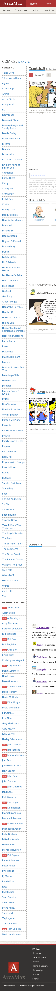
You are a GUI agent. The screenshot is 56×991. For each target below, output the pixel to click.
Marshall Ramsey (11, 818)
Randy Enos (8, 881)
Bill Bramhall (9, 633)
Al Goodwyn (11, 618)
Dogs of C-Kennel (11, 241)
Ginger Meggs (9, 301)
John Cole (10, 776)
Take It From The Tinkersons (11, 527)
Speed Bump (9, 514)
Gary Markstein (10, 723)
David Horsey (9, 691)
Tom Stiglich (12, 928)
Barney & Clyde (10, 120)
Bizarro (6, 143)
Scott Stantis (9, 897)
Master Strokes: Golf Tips (13, 369)
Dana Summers (10, 670)
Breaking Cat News (12, 159)
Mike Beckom (9, 834)
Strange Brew (9, 520)
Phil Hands (8, 870)
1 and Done (8, 72)
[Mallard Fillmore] (32, 292)
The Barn (7, 538)
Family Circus (9, 256)
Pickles (6, 435)
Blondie (6, 149)
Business (6, 10)
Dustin (5, 251)
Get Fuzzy (7, 296)
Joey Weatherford (11, 765)
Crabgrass (7, 188)
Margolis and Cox (11, 812)
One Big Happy (10, 414)
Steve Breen (8, 902)
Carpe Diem (8, 177)
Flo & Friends (9, 262)
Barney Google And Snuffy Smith (12, 127)
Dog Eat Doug (9, 235)
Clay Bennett (12, 665)
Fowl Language (10, 280)
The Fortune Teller (12, 543)
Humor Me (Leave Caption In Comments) (14, 329)
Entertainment (21, 10)
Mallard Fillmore (11, 356)
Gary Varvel (8, 733)
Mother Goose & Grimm (11, 392)
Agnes (5, 83)
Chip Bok (10, 649)
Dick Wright (11, 702)
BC (3, 109)
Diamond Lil (8, 225)
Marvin (6, 362)
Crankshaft (8, 193)
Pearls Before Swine (13, 430)
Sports (35, 978)
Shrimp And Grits (11, 498)
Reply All (7, 456)
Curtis (5, 204)
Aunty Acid (7, 104)
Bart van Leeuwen (12, 628)
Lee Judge (10, 802)
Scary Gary (7, 488)
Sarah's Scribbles (11, 483)
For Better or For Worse (11, 269)
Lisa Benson (11, 807)
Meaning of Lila (10, 375)
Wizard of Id (8, 575)
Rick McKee (8, 891)
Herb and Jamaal (11, 317)
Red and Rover (10, 451)
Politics (35, 974)
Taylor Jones (9, 918)
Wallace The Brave (12, 564)
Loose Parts (8, 341)
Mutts (5, 398)
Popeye (6, 446)
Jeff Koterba (11, 749)
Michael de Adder (11, 828)
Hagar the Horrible (12, 306)
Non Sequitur (9, 404)
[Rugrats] (32, 390)
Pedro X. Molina (10, 860)
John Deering (12, 786)
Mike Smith (8, 844)
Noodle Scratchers (12, 409)
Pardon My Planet (11, 419)
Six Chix (6, 504)
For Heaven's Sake (12, 275)
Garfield (6, 291)
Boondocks (8, 154)
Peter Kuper (8, 865)
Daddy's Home (10, 214)
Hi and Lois (8, 322)
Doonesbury (8, 246)
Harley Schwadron (12, 739)
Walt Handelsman (11, 934)
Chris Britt (7, 654)
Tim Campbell (9, 923)
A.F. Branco (11, 607)
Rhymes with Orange (13, 462)
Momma (6, 385)
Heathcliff (7, 312)
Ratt (4, 886)
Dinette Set (8, 230)
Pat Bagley (11, 855)
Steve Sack (7, 913)
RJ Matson (7, 876)
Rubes (5, 472)
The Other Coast (11, 554)
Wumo (5, 585)
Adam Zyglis (8, 612)
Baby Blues (8, 114)
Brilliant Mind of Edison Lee (11, 166)
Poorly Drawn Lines (12, 441)
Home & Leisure (40, 966)
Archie (5, 93)
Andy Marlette (10, 623)
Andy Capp (8, 88)
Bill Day (9, 639)
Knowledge (37, 970)
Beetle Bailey (9, 133)
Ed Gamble (8, 712)
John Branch (8, 770)
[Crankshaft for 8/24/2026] (31, 75)
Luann (5, 346)
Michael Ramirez (14, 823)
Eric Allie (7, 718)
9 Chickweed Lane (12, 78)
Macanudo (7, 351)
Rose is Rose (9, 467)
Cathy (5, 183)
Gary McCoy (8, 728)
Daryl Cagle (8, 676)
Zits (4, 596)
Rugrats (6, 477)
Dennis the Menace (12, 220)
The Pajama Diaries (13, 559)
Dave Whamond (13, 686)
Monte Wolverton (11, 849)
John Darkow (9, 781)
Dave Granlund (10, 681)
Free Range (8, 285)
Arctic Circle (8, 99)
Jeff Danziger (12, 744)
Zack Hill (7, 591)
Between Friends (11, 138)
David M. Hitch (10, 697)
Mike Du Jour (9, 380)
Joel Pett (6, 760)
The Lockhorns (10, 548)
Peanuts (6, 425)
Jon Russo (7, 791)
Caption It (7, 172)
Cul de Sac (7, 199)
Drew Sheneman (11, 707)
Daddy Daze (8, 209)
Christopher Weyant (13, 660)
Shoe (4, 493)
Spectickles (8, 509)
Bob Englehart (10, 644)
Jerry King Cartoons (12, 335)
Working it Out (10, 580)
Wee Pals (7, 570)
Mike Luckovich (10, 839)
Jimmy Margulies (14, 755)
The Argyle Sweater (12, 533)
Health (35, 10)
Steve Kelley (8, 907)
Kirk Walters (9, 797)
